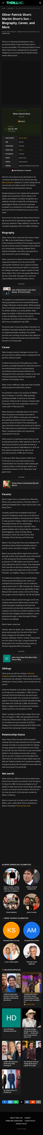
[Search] (40, 3)
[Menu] (3, 2)
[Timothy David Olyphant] (31, 954)
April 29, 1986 (23, 138)
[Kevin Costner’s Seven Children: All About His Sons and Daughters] (11, 880)
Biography (10, 8)
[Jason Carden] (31, 903)
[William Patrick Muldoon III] (31, 880)
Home (3, 8)
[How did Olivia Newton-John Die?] (11, 1023)
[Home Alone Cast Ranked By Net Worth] (21, 484)
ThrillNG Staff (6, 33)
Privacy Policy (21, 1124)
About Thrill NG (16, 1118)
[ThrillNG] (15, 3)
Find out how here (23, 806)
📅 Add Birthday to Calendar (21, 170)
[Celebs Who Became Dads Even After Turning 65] (11, 1054)
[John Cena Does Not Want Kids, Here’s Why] (21, 658)
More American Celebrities (17, 864)
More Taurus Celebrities (16, 918)
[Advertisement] (21, 82)
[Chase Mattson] (11, 903)
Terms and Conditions (14, 1121)
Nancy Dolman (7, 182)
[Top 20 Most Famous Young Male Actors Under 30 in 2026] (31, 1054)
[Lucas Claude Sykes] (11, 954)
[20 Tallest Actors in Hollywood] (11, 1081)
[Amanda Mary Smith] (31, 931)
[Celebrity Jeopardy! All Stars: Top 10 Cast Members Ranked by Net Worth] (11, 990)
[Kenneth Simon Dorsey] (11, 931)
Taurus (21, 150)
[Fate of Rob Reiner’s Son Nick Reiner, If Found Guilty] (21, 291)
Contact (27, 1118)
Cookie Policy (30, 1121)
